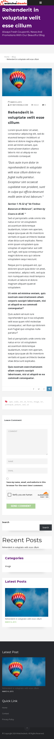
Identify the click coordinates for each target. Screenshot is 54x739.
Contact (5, 713)
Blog (14, 57)
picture (18, 404)
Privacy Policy (8, 719)
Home (6, 57)
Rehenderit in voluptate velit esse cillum (20, 547)
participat (9, 404)
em (21, 401)
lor (42, 401)
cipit (11, 401)
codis (16, 401)
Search (5, 522)
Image (36, 105)
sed (23, 404)
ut (28, 404)
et (25, 401)
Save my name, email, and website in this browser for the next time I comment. (26, 484)
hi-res (29, 401)
